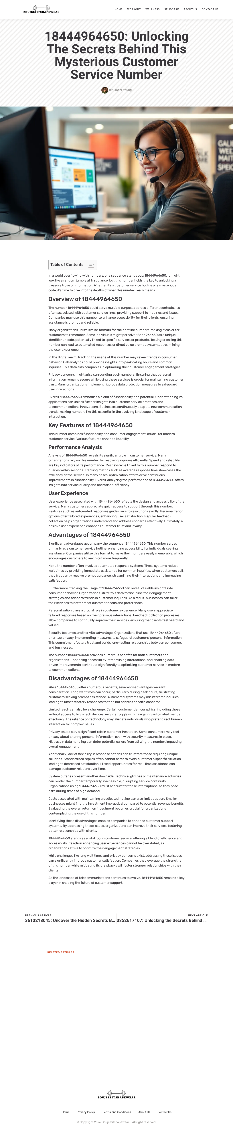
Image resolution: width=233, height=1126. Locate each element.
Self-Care (171, 9)
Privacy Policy (86, 1112)
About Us (190, 9)
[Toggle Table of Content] (89, 265)
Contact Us (210, 9)
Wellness (152, 9)
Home (118, 9)
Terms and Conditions (116, 1112)
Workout (134, 9)
